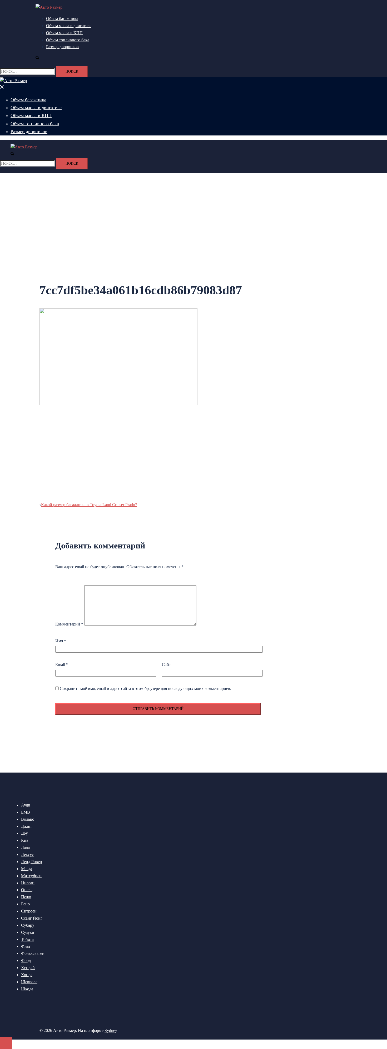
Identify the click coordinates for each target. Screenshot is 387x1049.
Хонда (26, 974)
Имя (60, 641)
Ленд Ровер (31, 861)
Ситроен (29, 911)
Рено (25, 904)
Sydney (111, 1030)
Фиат (26, 946)
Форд (26, 960)
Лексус (27, 854)
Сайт (166, 664)
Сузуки (27, 932)
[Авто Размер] (49, 7)
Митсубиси (31, 876)
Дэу (24, 833)
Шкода (27, 989)
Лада (25, 847)
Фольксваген (32, 953)
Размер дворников (62, 46)
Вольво (27, 819)
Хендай (28, 967)
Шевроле (29, 982)
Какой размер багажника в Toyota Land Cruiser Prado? (89, 504)
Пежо (26, 897)
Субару (27, 925)
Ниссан (27, 883)
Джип (26, 826)
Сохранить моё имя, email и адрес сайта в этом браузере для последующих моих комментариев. (145, 688)
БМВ (25, 812)
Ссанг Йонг (31, 918)
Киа (24, 840)
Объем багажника (62, 18)
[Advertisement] (157, 455)
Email (61, 664)
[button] (40, 58)
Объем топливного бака (67, 40)
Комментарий (69, 624)
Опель (26, 889)
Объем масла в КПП (64, 33)
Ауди (25, 805)
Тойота (27, 939)
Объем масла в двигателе (68, 25)
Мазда (26, 868)
